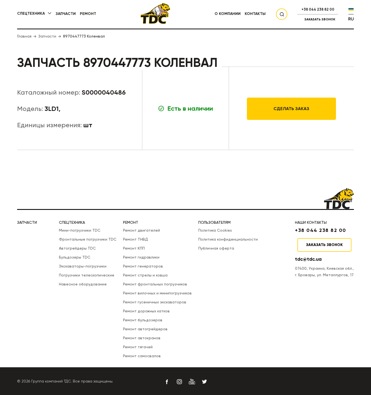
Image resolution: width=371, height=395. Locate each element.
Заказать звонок (319, 19)
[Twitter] (204, 382)
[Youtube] (192, 382)
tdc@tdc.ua (308, 259)
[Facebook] (167, 382)
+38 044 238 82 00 (317, 9)
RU (351, 18)
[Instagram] (179, 382)
